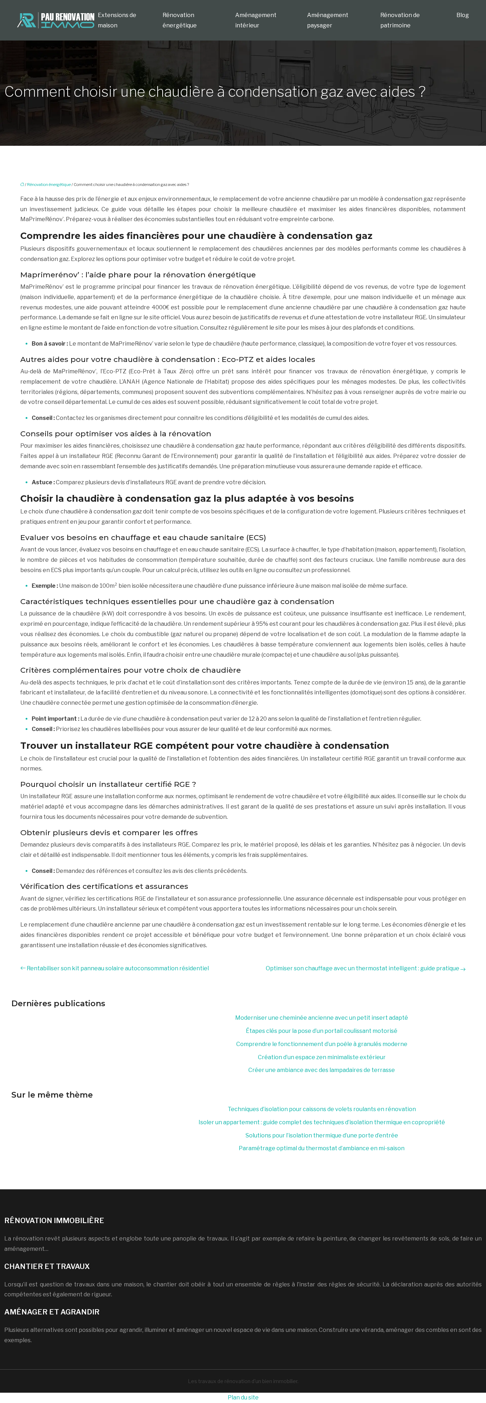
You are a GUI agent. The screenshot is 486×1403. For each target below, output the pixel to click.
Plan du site (243, 1397)
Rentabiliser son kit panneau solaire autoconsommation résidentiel (118, 968)
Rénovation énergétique (180, 20)
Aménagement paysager (327, 20)
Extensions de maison (117, 20)
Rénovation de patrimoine (400, 20)
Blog (462, 15)
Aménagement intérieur (255, 20)
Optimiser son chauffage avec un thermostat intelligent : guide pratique (362, 968)
